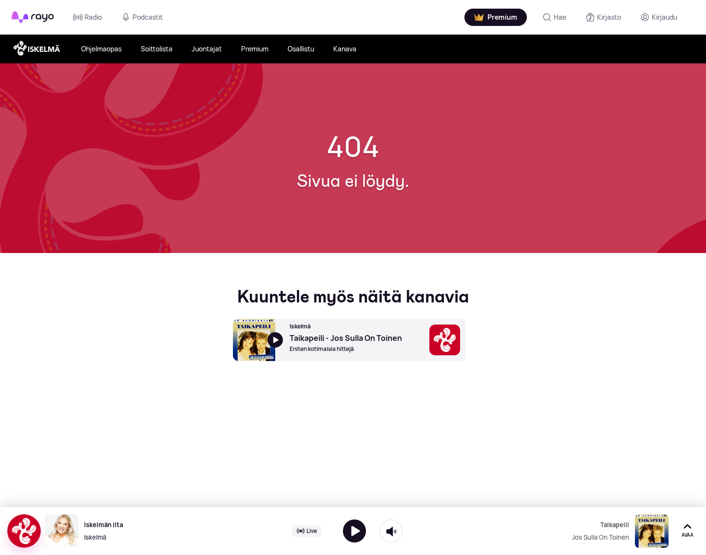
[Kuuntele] (354, 531)
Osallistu (301, 48)
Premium (254, 48)
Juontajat (207, 48)
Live (311, 531)
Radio (93, 17)
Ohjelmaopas (101, 48)
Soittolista (156, 48)
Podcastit (148, 17)
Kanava (344, 48)
